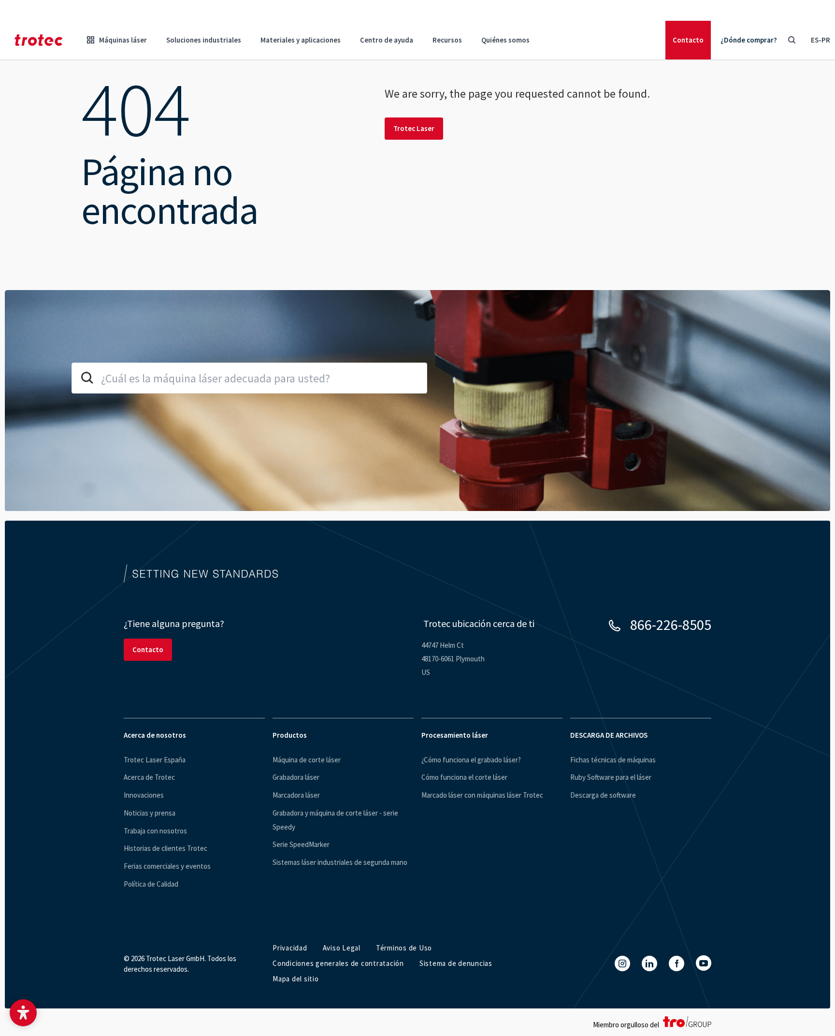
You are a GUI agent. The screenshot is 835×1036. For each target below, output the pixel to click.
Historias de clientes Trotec (165, 848)
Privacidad (290, 947)
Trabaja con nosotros (155, 830)
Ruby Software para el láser (610, 777)
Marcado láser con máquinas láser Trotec (482, 795)
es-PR (820, 39)
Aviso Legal (341, 947)
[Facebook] (676, 963)
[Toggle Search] (791, 40)
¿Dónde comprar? (748, 39)
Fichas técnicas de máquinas (613, 759)
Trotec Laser (413, 128)
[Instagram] (622, 963)
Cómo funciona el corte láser (464, 777)
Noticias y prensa (149, 812)
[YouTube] (703, 963)
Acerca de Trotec (149, 777)
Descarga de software (603, 795)
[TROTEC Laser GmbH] (38, 40)
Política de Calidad (151, 884)
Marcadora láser (296, 795)
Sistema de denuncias (455, 963)
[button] (23, 1012)
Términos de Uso (404, 947)
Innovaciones (144, 795)
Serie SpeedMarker (301, 844)
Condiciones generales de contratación (338, 963)
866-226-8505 (670, 624)
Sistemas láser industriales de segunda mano (340, 862)
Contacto (688, 39)
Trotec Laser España (155, 759)
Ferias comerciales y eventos (167, 866)
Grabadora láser (296, 777)
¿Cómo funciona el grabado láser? (471, 759)
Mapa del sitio (296, 978)
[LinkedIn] (649, 963)
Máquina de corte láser (307, 759)
